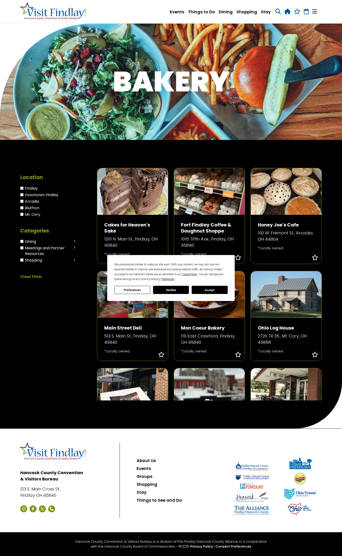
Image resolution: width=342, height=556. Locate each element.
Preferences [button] (167, 279)
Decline (171, 290)
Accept (210, 290)
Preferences (132, 290)
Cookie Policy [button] (189, 274)
